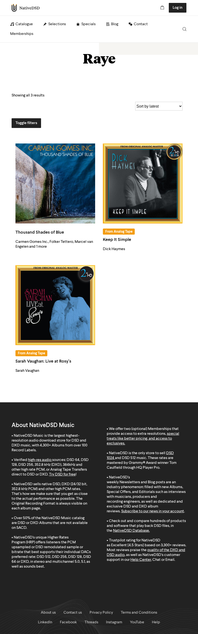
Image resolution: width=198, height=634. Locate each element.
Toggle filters (26, 123)
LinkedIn (45, 622)
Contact (141, 24)
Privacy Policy (101, 613)
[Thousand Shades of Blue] (55, 183)
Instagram (114, 622)
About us (48, 613)
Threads (91, 622)
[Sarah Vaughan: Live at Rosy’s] (55, 305)
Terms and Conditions (139, 613)
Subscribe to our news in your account (152, 511)
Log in (178, 8)
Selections (57, 24)
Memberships (21, 34)
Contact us (73, 613)
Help (156, 622)
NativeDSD (26, 8)
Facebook (68, 622)
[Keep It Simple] (143, 183)
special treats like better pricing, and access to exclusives (143, 438)
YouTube (137, 622)
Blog (114, 24)
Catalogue (24, 24)
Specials (88, 24)
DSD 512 (129, 458)
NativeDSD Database (131, 531)
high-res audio (39, 460)
